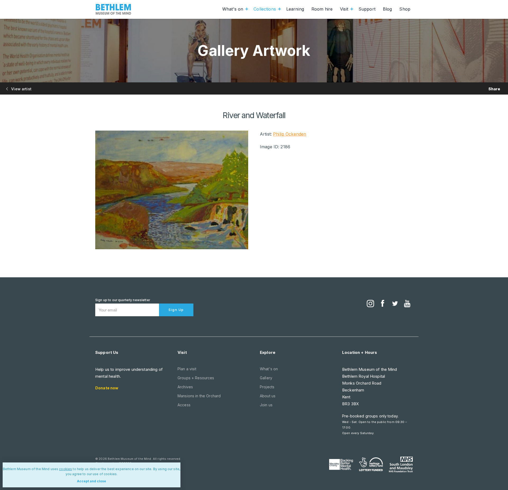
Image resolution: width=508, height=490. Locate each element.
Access (184, 405)
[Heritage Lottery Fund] (371, 464)
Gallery (266, 378)
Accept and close (91, 481)
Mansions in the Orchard (199, 396)
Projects (267, 387)
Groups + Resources (196, 378)
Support (367, 9)
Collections (264, 9)
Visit (344, 9)
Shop (404, 9)
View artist (20, 89)
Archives (185, 387)
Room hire (322, 9)
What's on (232, 9)
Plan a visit (187, 369)
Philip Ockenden (289, 134)
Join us (266, 405)
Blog (387, 9)
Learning (295, 9)
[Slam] (401, 464)
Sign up (176, 310)
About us (267, 396)
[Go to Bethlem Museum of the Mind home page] (113, 9)
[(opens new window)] (370, 304)
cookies (65, 469)
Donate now (106, 388)
